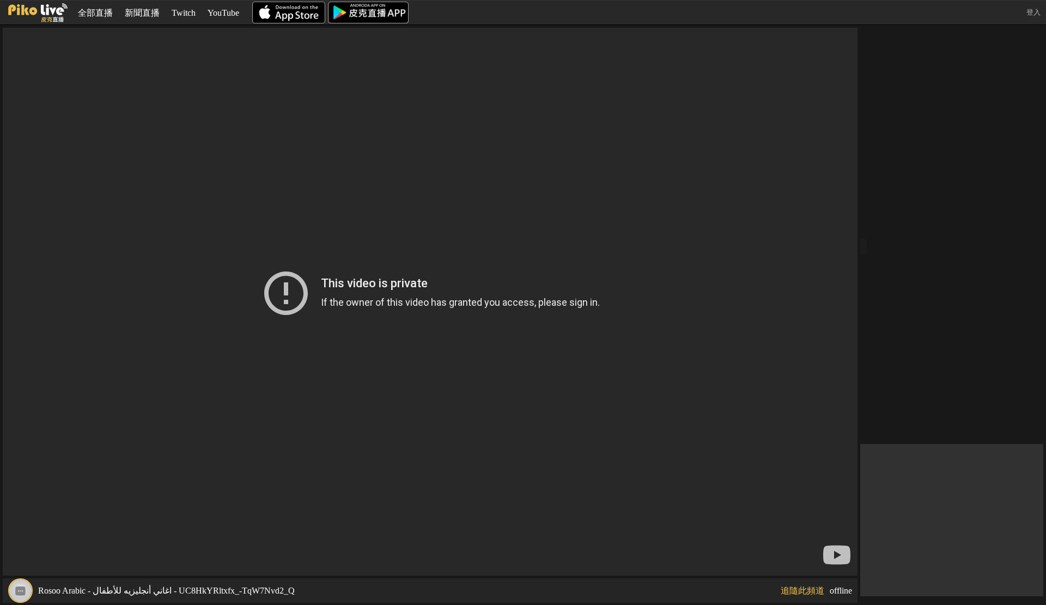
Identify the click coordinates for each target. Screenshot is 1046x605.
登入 (1033, 12)
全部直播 (95, 12)
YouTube (223, 12)
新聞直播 (142, 12)
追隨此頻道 (802, 590)
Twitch (184, 12)
